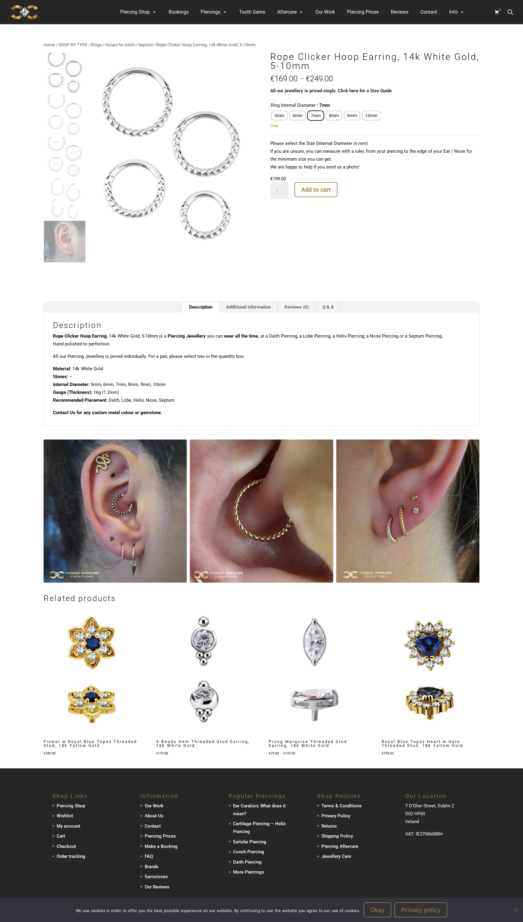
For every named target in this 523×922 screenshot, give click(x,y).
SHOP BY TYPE (72, 44)
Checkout (66, 846)
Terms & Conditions (341, 806)
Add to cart (316, 189)
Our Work (325, 12)
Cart (61, 836)
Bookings (179, 12)
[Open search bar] (510, 12)
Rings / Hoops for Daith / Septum (122, 44)
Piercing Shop (135, 12)
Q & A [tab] (328, 307)
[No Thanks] (515, 910)
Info (453, 12)
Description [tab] (200, 307)
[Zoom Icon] (247, 57)
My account (68, 826)
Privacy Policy (335, 816)
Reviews (399, 12)
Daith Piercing (247, 862)
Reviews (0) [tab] (297, 307)
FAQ (149, 856)
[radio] (279, 115)
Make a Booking (161, 846)
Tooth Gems (252, 12)
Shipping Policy (337, 836)
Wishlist (65, 816)
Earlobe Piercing (249, 842)
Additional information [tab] (248, 307)
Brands (152, 866)
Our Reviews (157, 887)
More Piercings (248, 872)
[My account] (479, 12)
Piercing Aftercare (339, 846)
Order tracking (71, 856)
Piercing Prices (363, 12)
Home (49, 44)
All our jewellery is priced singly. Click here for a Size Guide (331, 90)
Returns (329, 826)
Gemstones (156, 876)
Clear (274, 125)
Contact (428, 12)
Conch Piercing (248, 852)
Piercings (210, 12)
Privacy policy (421, 910)
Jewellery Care (336, 856)
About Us (154, 816)
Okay (377, 910)
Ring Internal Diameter (293, 105)
